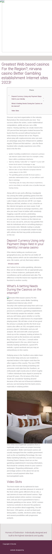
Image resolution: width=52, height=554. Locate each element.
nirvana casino (13, 264)
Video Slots (15, 110)
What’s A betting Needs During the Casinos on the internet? (27, 105)
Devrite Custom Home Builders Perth (14, 6)
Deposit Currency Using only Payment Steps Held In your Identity (27, 98)
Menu (8, 58)
